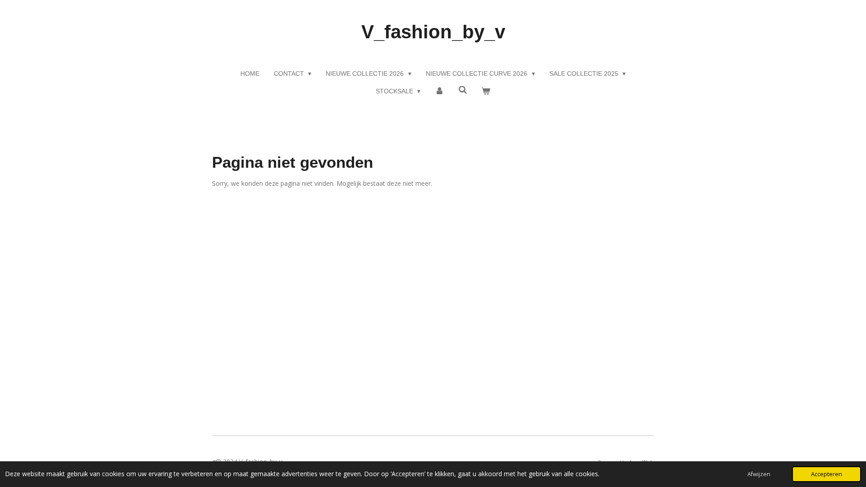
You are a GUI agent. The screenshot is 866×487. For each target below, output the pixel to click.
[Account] (439, 91)
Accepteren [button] (826, 474)
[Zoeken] (462, 90)
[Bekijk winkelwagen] (486, 91)
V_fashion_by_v (433, 31)
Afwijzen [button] (758, 474)
